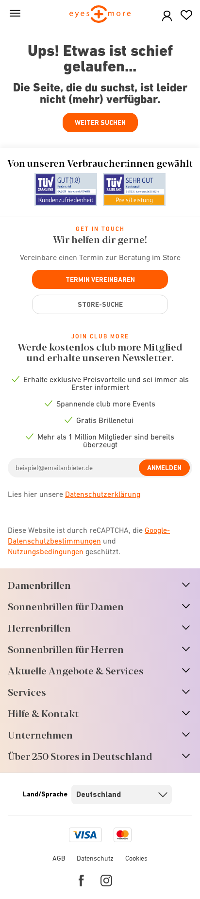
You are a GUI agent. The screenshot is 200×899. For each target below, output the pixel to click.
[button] (167, 16)
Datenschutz (95, 858)
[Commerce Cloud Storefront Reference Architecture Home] (100, 15)
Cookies (136, 858)
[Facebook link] (81, 880)
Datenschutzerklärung (102, 494)
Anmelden (164, 468)
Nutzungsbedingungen (45, 551)
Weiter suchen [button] (100, 122)
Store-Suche (100, 304)
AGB (58, 858)
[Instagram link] (106, 880)
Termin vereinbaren (100, 279)
